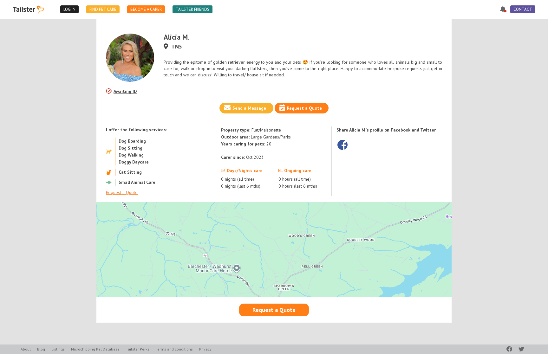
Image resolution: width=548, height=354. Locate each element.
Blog (41, 349)
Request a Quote (304, 108)
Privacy (205, 349)
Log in (69, 9)
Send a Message (249, 108)
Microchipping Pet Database (95, 349)
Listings (58, 349)
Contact (522, 9)
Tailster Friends (192, 9)
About (26, 349)
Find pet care (102, 9)
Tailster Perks (137, 349)
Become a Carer (146, 9)
